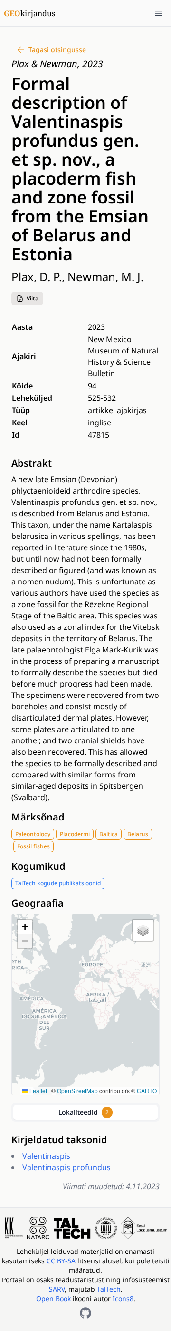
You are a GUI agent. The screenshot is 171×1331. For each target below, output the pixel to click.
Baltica (108, 834)
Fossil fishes (33, 846)
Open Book (53, 1298)
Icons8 (123, 1298)
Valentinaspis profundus (66, 1167)
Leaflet (37, 1090)
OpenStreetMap (77, 1090)
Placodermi (75, 834)
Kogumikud (38, 866)
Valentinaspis (46, 1156)
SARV (57, 1289)
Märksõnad (38, 817)
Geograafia (37, 903)
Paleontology (32, 834)
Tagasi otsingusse (57, 49)
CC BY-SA (62, 1260)
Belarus (137, 834)
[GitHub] (85, 1313)
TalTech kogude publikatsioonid (58, 883)
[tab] (85, 1112)
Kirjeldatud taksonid (59, 1139)
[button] (27, 298)
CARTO (147, 1090)
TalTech (109, 1289)
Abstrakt (31, 463)
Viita (32, 298)
